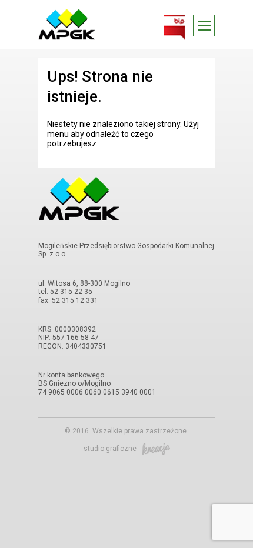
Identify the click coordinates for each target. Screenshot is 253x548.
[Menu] (204, 25)
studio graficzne (110, 449)
